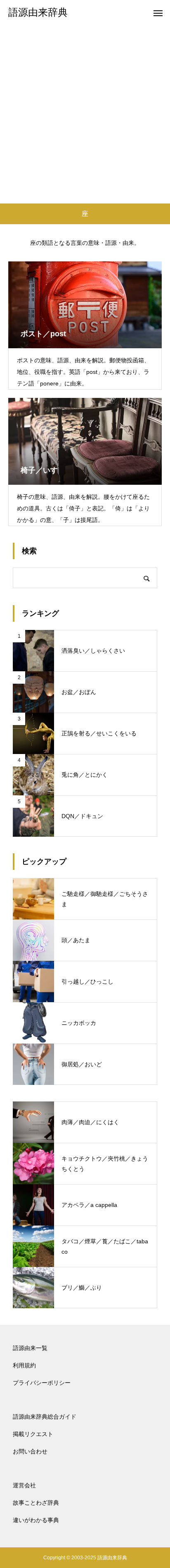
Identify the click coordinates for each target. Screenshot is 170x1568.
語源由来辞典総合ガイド (44, 1416)
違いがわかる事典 (36, 1520)
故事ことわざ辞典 (36, 1502)
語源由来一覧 (30, 1348)
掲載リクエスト (33, 1434)
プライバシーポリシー (42, 1382)
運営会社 (24, 1485)
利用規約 (24, 1365)
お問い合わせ (30, 1451)
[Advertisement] (85, 114)
